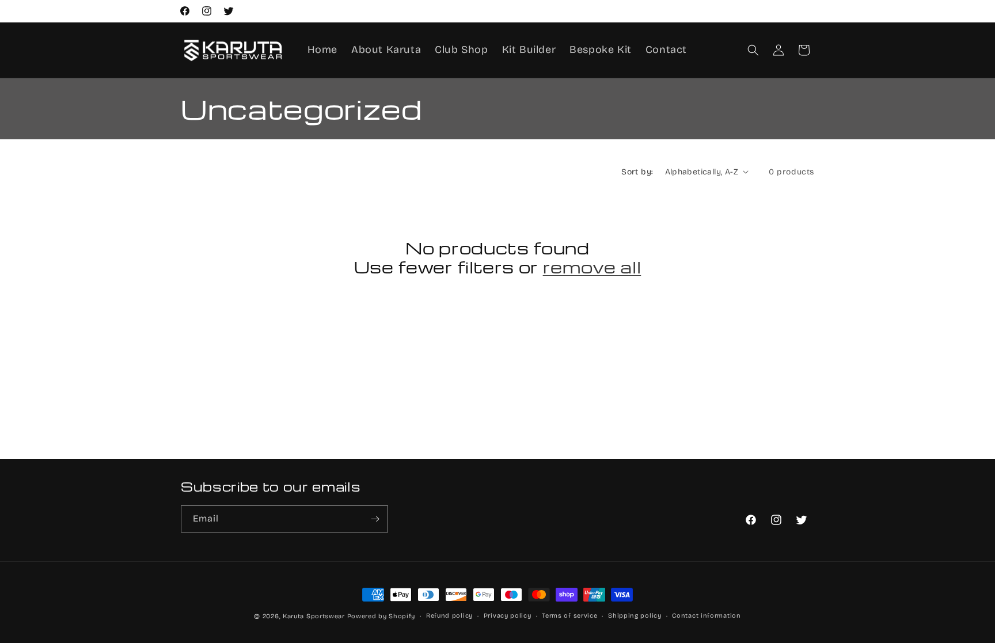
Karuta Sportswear (314, 616)
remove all (592, 267)
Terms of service (569, 615)
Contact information (706, 615)
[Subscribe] (375, 518)
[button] (753, 50)
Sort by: (637, 172)
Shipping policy (635, 615)
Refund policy (449, 615)
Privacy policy (507, 615)
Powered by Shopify (381, 616)
